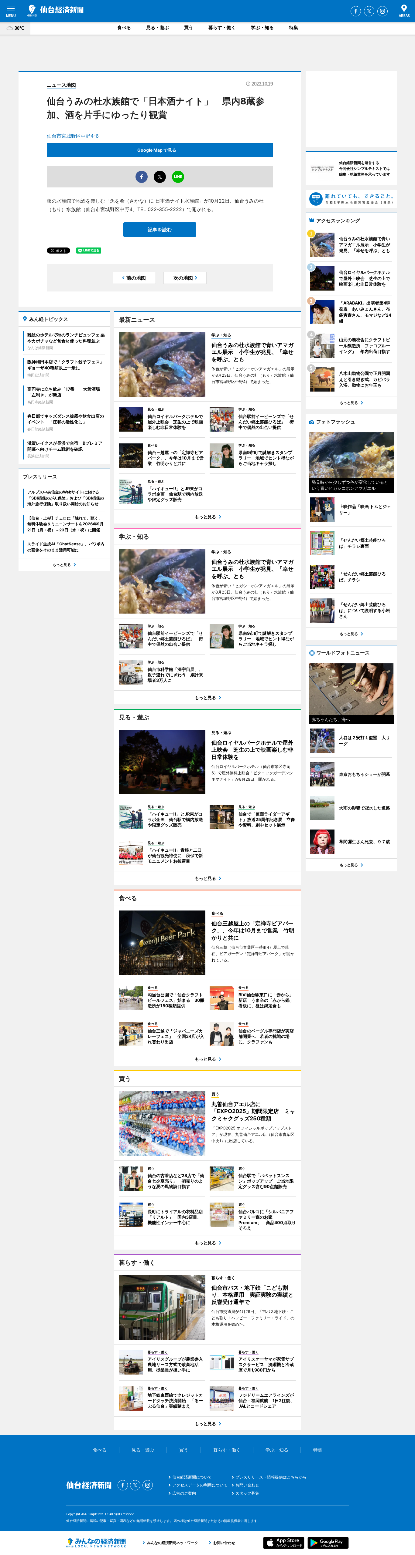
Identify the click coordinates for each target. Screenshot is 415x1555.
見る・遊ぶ (157, 27)
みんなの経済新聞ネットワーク (96, 1542)
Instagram (382, 11)
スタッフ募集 (247, 1493)
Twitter (369, 11)
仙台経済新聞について (192, 1477)
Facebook (356, 11)
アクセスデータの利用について (200, 1485)
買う (188, 27)
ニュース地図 (61, 85)
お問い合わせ (247, 1485)
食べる (124, 27)
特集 (293, 27)
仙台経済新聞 (55, 11)
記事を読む (160, 230)
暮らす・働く (222, 27)
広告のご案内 (184, 1493)
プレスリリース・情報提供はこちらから (271, 1477)
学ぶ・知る (262, 27)
